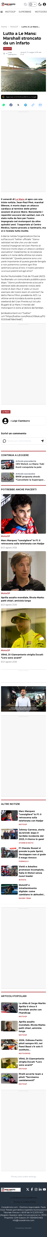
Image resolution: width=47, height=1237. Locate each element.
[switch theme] (40, 4)
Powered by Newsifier (23, 1228)
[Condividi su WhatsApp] (3, 105)
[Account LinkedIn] (40, 1189)
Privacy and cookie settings (23, 1176)
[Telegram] (25, 105)
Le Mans (20, 199)
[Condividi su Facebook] (11, 105)
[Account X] (27, 1189)
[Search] (25, 4)
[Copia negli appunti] (33, 105)
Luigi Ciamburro (12, 53)
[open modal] (44, 4)
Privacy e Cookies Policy (25, 1202)
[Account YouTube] (44, 1189)
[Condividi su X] (18, 105)
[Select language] (32, 4)
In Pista (22, 880)
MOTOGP (10, 12)
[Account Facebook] (31, 1189)
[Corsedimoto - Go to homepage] (11, 1190)
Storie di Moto (26, 843)
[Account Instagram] (36, 1189)
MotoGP (7, 48)
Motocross (24, 1053)
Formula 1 (24, 861)
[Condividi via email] (40, 105)
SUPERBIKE (25, 12)
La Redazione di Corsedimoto (23, 1198)
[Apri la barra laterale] (1, 11)
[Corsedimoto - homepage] (11, 4)
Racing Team (25, 898)
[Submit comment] (42, 441)
